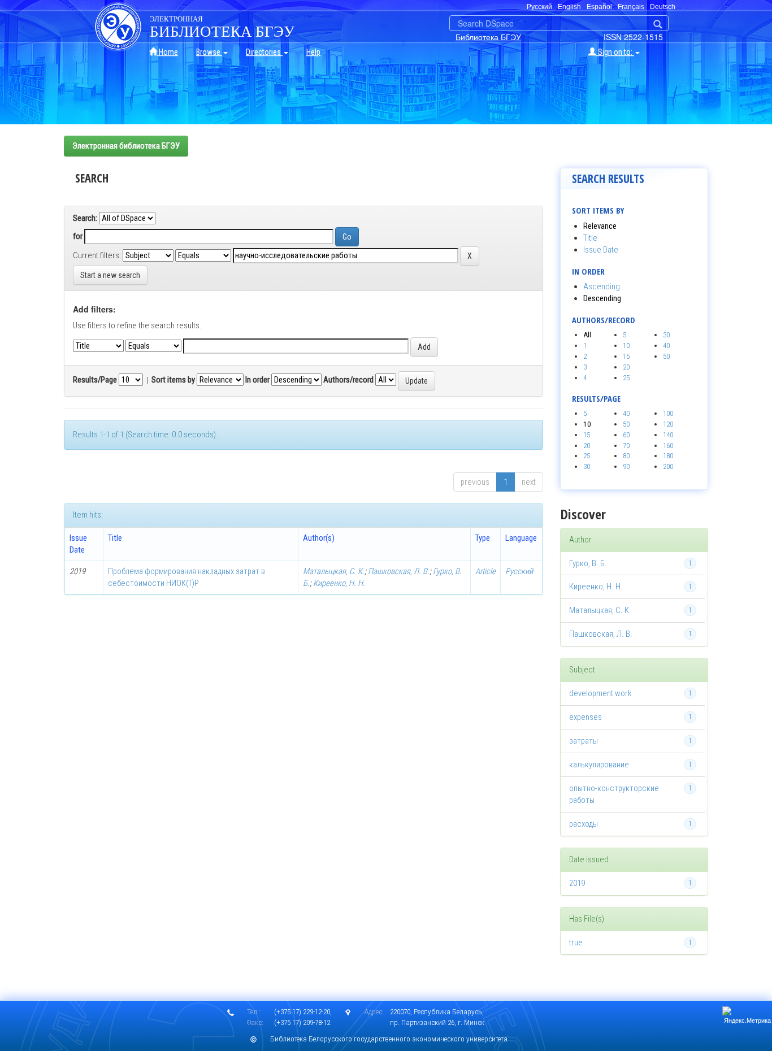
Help (313, 52)
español (599, 7)
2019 (577, 883)
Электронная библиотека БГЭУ (126, 146)
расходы (583, 824)
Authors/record (348, 380)
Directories (264, 52)
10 (626, 345)
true (576, 942)
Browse (209, 52)
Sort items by (173, 380)
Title (590, 238)
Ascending (601, 286)
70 (626, 445)
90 (626, 466)
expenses (585, 717)
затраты (583, 741)
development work (600, 693)
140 (668, 435)
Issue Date (600, 250)
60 (626, 435)
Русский (519, 571)
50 (666, 356)
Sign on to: (615, 52)
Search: (85, 218)
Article (485, 571)
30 (666, 335)
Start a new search (110, 275)
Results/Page (95, 380)
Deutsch (662, 7)
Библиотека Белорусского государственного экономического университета (389, 1039)
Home (167, 52)
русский (539, 7)
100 (668, 413)
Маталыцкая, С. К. (334, 571)
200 (668, 466)
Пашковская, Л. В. (399, 571)
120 (668, 424)
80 (626, 455)
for (78, 236)
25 (626, 378)
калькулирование (599, 764)
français (631, 7)
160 (668, 445)
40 (666, 345)
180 (668, 455)
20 (626, 367)
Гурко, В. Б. (588, 563)
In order (257, 380)
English (569, 7)
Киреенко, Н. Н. (339, 583)
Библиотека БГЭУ (488, 36)
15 (626, 356)
